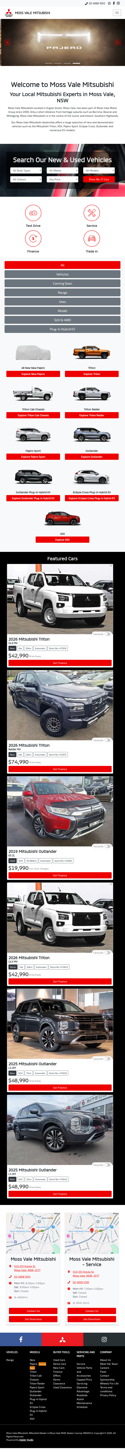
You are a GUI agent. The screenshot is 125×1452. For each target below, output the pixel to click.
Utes (62, 302)
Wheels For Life (109, 1383)
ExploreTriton (92, 373)
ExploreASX (62, 539)
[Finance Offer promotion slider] (58, 63)
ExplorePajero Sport (33, 456)
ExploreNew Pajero (33, 373)
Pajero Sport (37, 1387)
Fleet (103, 1371)
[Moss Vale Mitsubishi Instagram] (119, 3)
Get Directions (33, 1319)
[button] (117, 12)
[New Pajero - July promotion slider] (76, 63)
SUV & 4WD (62, 320)
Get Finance (60, 662)
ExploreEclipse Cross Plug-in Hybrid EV (92, 498)
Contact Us (33, 1310)
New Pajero (33, 1361)
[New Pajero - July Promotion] (62, 42)
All (62, 265)
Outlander (36, 1391)
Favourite (98, 634)
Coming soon (62, 283)
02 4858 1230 (81, 1282)
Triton (33, 1371)
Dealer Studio (26, 1439)
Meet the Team (109, 1363)
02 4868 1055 (97, 3)
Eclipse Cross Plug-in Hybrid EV (38, 1410)
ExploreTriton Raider (91, 415)
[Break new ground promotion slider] (67, 63)
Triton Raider (37, 1383)
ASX (32, 1418)
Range (62, 292)
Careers (104, 1367)
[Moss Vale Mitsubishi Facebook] (114, 3)
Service (81, 1363)
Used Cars (59, 1359)
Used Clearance (62, 1387)
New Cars (58, 1367)
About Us (105, 1359)
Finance (57, 1371)
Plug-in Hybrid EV (62, 329)
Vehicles (62, 274)
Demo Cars (59, 1363)
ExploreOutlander (92, 456)
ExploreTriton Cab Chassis (33, 415)
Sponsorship (107, 1379)
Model (62, 311)
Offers (57, 1375)
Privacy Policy (108, 1395)
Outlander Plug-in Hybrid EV (38, 1399)
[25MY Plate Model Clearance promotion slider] (48, 63)
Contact (104, 1375)
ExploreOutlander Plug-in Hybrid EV (33, 498)
